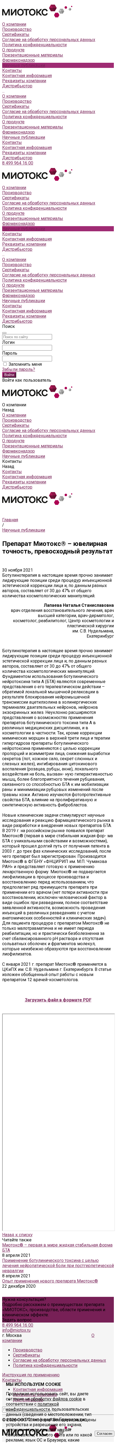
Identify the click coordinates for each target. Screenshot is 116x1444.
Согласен (104, 1434)
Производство (17, 29)
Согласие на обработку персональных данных (48, 39)
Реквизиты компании (24, 80)
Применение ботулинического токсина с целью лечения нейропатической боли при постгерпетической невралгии (58, 1265)
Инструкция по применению (31, 1374)
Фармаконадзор (18, 132)
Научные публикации (23, 137)
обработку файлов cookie (56, 1399)
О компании (14, 96)
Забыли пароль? (18, 369)
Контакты (12, 142)
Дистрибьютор (17, 85)
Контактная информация (27, 75)
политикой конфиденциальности (32, 1407)
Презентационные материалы (32, 127)
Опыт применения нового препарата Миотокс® (50, 1281)
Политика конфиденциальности (34, 44)
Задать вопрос (17, 1320)
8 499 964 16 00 (17, 163)
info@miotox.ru (16, 1330)
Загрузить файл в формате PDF (58, 1000)
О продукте (13, 121)
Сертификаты (15, 34)
